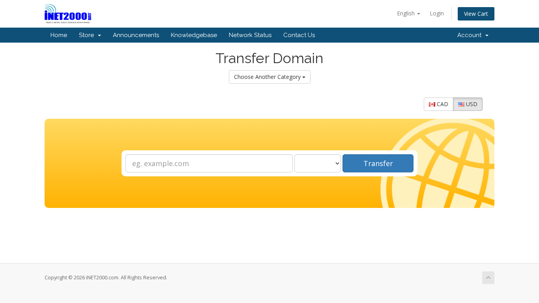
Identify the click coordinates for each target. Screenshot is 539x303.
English (406, 13)
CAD (441, 104)
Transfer (378, 163)
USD (470, 104)
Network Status (250, 35)
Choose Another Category (268, 76)
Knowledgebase (194, 35)
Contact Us (299, 35)
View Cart (476, 13)
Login (437, 13)
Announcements (136, 35)
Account (471, 35)
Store (88, 35)
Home (59, 35)
